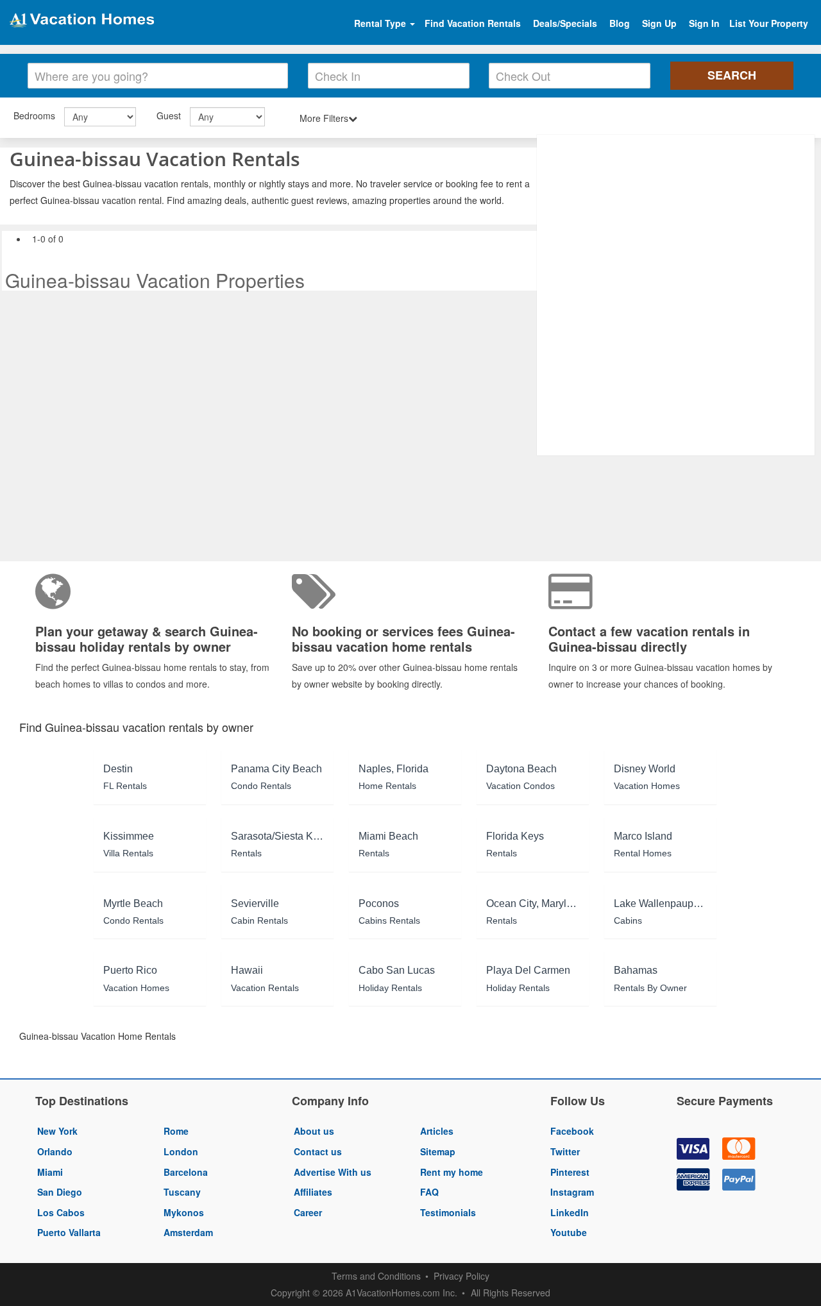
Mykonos (184, 1212)
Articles (436, 1130)
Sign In (704, 23)
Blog (619, 23)
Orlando (54, 1151)
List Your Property (768, 23)
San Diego (59, 1191)
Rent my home (451, 1172)
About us (314, 1130)
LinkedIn (569, 1212)
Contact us (318, 1151)
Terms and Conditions (376, 1275)
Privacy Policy (461, 1275)
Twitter (565, 1151)
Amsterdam (188, 1232)
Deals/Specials (565, 23)
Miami (50, 1172)
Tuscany (182, 1191)
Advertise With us (332, 1172)
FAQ (429, 1191)
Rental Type (381, 23)
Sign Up (659, 23)
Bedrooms (34, 115)
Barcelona (186, 1172)
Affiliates (313, 1191)
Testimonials (448, 1212)
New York (57, 1130)
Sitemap (437, 1151)
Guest (169, 115)
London (181, 1151)
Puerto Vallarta (69, 1232)
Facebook (572, 1130)
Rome (176, 1130)
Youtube (568, 1232)
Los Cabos (61, 1212)
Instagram (572, 1191)
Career (308, 1212)
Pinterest (569, 1172)
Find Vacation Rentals (473, 23)
